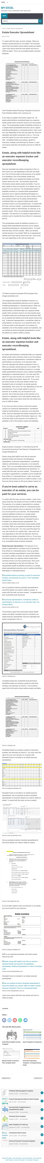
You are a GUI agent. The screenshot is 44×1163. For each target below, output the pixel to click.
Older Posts (38, 1078)
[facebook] (4, 1020)
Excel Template (37, 1158)
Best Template (9, 1160)
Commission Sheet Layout (17, 1133)
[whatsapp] (20, 1020)
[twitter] (9, 1020)
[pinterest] (15, 1020)
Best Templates (17, 1158)
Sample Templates (7, 1158)
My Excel (7, 7)
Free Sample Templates (31, 1160)
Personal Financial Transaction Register (22, 1141)
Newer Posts (6, 1078)
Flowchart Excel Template (17, 1116)
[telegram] (25, 1020)
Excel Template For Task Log (18, 1124)
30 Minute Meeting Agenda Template (21, 1091)
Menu (4, 15)
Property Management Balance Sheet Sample (24, 1099)
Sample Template (27, 1158)
